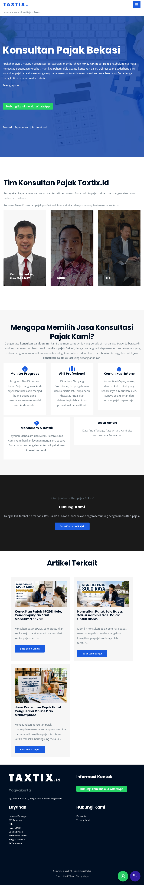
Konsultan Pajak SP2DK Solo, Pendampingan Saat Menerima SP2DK (38, 615)
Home (7, 12)
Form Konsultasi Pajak (72, 526)
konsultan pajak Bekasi (97, 63)
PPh (10, 823)
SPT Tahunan (15, 820)
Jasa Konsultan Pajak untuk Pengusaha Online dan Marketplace (38, 711)
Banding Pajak (16, 831)
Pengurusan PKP (17, 839)
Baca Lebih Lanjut (30, 648)
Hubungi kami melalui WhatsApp (28, 106)
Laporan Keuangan (18, 816)
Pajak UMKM (15, 827)
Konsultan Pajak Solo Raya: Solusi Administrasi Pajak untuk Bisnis (100, 615)
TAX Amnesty (15, 843)
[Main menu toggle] (136, 4)
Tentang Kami (83, 820)
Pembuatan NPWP (18, 835)
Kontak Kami (82, 816)
